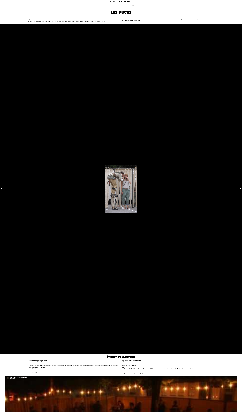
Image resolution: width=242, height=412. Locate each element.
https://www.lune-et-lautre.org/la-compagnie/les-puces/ (133, 373)
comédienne (119, 5)
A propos (7, 1)
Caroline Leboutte (121, 2)
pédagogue (132, 5)
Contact (235, 1)
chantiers (126, 5)
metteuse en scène (111, 5)
